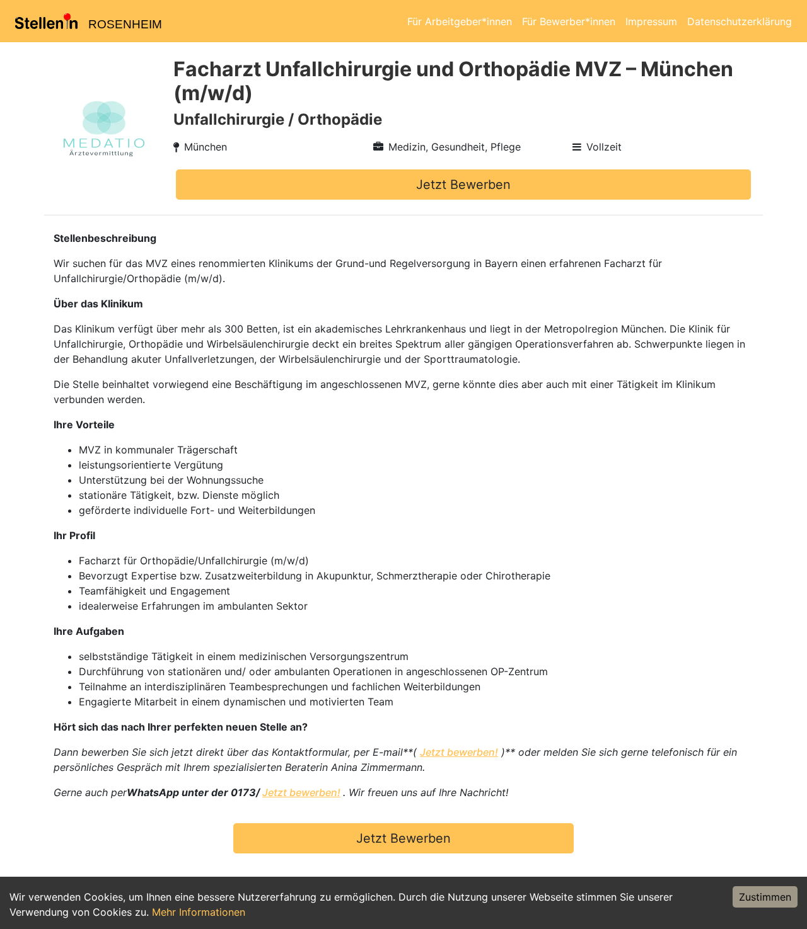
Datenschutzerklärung (739, 21)
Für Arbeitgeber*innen (459, 21)
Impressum (651, 21)
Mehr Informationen (198, 912)
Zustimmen (765, 897)
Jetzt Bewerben (463, 184)
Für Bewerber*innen (568, 21)
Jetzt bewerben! (459, 752)
